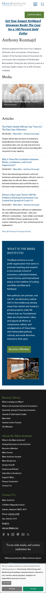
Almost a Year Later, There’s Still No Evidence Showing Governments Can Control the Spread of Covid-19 (20, 198)
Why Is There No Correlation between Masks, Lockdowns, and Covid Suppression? (20, 162)
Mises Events (7, 453)
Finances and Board (10, 469)
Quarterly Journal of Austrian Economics (19, 410)
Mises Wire (17, 134)
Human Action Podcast (12, 423)
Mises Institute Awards (11, 457)
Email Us (5, 524)
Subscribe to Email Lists (12, 473)
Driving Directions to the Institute (16, 444)
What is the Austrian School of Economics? (19, 406)
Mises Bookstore (9, 461)
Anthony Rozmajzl (31, 134)
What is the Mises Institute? (13, 440)
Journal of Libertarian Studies (14, 414)
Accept (33, 589)
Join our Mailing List (10, 528)
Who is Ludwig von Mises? (13, 402)
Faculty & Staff (8, 465)
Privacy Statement (10, 482)
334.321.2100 (13, 514)
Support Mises (34, 15)
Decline (12, 589)
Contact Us (7, 486)
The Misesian (7, 427)
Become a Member (19, 349)
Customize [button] (7, 583)
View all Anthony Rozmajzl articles (16, 232)
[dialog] (23, 578)
